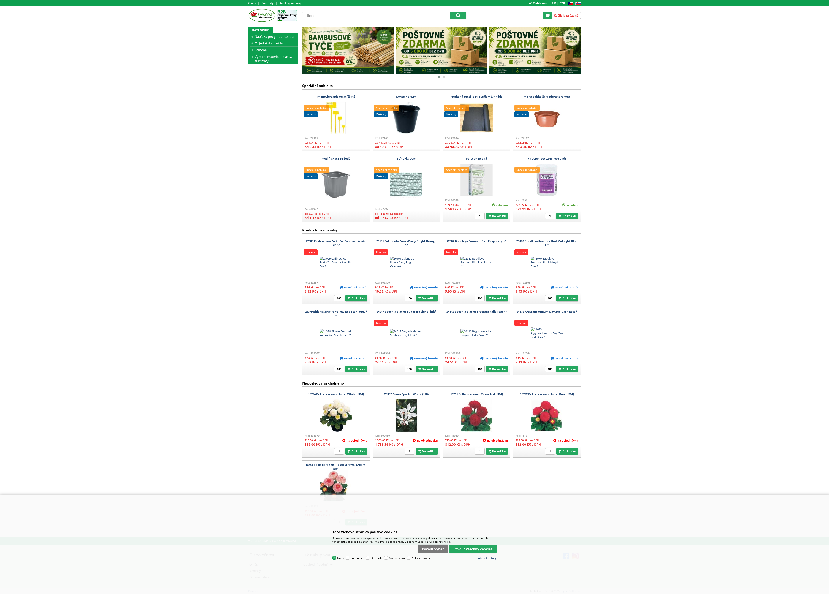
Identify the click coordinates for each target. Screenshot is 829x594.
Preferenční (358, 558)
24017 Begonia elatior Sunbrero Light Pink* (406, 312)
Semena (261, 50)
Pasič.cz (261, 15)
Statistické (377, 558)
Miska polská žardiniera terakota (547, 96)
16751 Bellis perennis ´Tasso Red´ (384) (476, 394)
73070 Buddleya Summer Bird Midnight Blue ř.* (546, 243)
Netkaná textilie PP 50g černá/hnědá (477, 96)
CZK (562, 3)
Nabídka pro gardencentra (274, 36)
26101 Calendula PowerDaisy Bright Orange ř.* (406, 243)
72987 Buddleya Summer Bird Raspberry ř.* (476, 241)
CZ (569, 3)
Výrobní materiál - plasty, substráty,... (273, 58)
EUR (553, 3)
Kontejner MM (406, 96)
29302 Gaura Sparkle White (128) (406, 394)
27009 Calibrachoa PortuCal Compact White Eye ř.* (336, 243)
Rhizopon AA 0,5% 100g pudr (546, 158)
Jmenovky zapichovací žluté (336, 96)
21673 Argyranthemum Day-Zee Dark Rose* (547, 312)
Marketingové (397, 558)
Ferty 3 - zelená (476, 158)
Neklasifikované (421, 558)
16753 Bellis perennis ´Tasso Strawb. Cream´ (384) (335, 466)
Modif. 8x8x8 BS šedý (336, 158)
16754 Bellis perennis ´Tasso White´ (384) (336, 394)
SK (577, 3)
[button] (438, 77)
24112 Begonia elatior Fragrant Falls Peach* (476, 312)
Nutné (341, 558)
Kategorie (260, 30)
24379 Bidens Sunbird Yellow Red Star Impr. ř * (336, 313)
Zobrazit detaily (487, 558)
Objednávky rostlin (269, 43)
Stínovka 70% (406, 158)
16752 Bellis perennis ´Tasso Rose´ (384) (547, 394)
